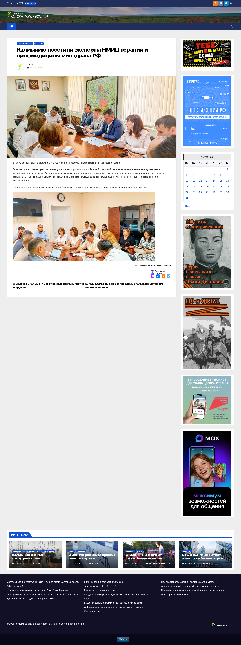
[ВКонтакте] (158, 276)
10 (187, 181)
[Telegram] (169, 276)
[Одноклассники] (163, 276)
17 (187, 186)
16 (227, 181)
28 (214, 192)
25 (193, 192)
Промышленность (30, 551)
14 (214, 181)
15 (221, 181)
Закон (71, 551)
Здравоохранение (25, 43)
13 (207, 181)
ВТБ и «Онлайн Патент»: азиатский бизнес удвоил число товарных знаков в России (204, 560)
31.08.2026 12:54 (136, 563)
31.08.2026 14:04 (22, 563)
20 (207, 186)
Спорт (139, 551)
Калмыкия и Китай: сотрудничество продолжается (28, 558)
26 (200, 192)
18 (193, 186)
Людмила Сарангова (160, 563)
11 (193, 181)
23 (227, 186)
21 (214, 186)
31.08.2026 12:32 (192, 563)
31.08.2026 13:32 (79, 563)
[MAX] (153, 276)
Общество (38, 43)
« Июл (186, 206)
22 (221, 186)
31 (187, 198)
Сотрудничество (47, 551)
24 (187, 192)
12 (200, 181)
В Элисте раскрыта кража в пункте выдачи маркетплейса (92, 558)
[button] (232, 26)
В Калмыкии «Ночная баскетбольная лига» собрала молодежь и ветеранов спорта (143, 560)
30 (227, 192)
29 (221, 192)
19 (200, 186)
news (30, 64)
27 (207, 192)
